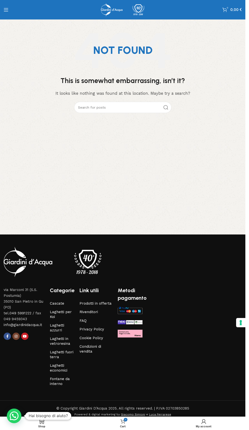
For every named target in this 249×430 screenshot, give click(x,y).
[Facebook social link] (7, 336)
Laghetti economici (58, 368)
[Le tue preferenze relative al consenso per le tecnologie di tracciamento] (240, 322)
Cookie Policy (91, 338)
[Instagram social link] (16, 336)
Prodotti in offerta (96, 303)
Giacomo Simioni (133, 414)
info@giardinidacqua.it (23, 325)
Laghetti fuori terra (61, 354)
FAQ (83, 320)
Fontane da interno (60, 381)
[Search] (165, 107)
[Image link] (52, 261)
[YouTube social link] (24, 336)
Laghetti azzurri (57, 327)
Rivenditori (89, 312)
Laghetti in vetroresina (60, 341)
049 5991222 (20, 313)
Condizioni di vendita (90, 349)
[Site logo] (123, 9)
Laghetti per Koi (61, 314)
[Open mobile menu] (6, 10)
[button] (14, 416)
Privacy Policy (92, 329)
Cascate (57, 303)
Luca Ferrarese (160, 414)
